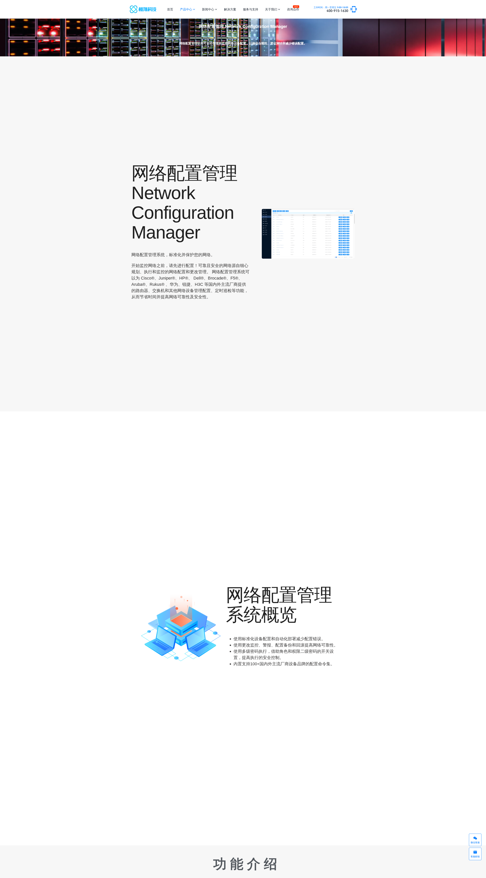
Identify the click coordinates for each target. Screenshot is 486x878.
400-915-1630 (331, 9)
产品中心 (187, 9)
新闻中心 (209, 9)
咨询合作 (293, 8)
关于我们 (272, 9)
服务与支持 (250, 9)
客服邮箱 (475, 854)
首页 (170, 9)
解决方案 (230, 9)
